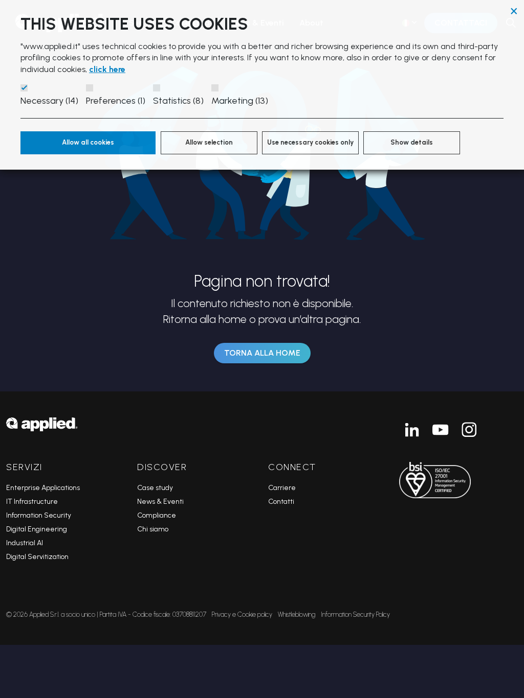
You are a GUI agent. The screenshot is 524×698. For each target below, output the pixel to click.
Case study (155, 487)
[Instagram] (469, 430)
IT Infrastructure (32, 501)
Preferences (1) (115, 100)
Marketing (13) (239, 100)
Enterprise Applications (43, 487)
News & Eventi (160, 501)
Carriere (282, 487)
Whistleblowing (296, 614)
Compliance (156, 515)
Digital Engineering (36, 529)
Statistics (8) (178, 100)
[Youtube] (440, 430)
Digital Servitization (37, 556)
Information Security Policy (355, 614)
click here (107, 69)
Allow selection (209, 142)
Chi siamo (152, 529)
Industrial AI (24, 543)
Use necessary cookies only (310, 142)
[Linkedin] (412, 430)
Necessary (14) (49, 100)
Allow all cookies (88, 142)
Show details (411, 142)
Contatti (281, 501)
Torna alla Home (262, 353)
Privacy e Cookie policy (242, 614)
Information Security (38, 515)
